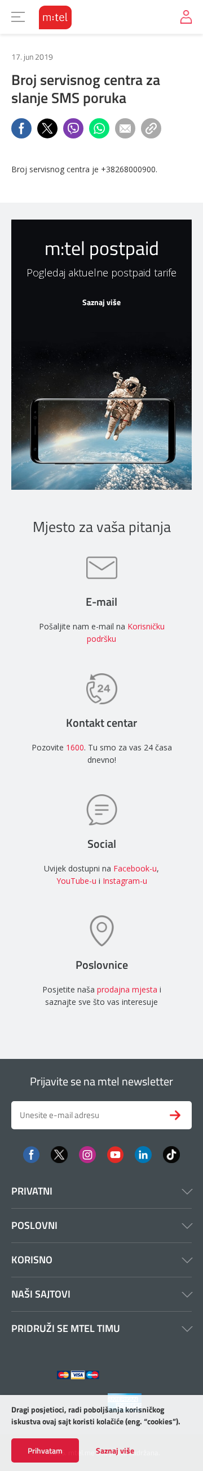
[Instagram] (87, 1153)
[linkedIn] (143, 1153)
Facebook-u (135, 868)
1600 (75, 747)
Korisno (31, 1259)
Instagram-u (125, 880)
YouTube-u (76, 880)
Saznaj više (115, 1451)
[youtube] (115, 1153)
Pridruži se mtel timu (65, 1328)
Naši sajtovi (40, 1294)
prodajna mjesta (127, 989)
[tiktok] (171, 1153)
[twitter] (59, 1153)
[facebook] (31, 1153)
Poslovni (34, 1225)
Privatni (31, 1191)
